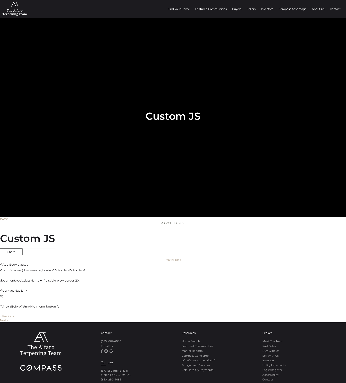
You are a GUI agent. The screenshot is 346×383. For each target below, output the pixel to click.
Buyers (236, 9)
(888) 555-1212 (318, 271)
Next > (4, 320)
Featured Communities (211, 9)
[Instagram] (106, 351)
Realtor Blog (173, 259)
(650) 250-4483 (111, 379)
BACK (4, 219)
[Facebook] (102, 351)
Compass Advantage (292, 9)
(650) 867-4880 (111, 341)
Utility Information (274, 365)
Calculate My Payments (197, 370)
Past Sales (269, 346)
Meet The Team (272, 341)
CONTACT (293, 271)
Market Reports (192, 350)
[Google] (111, 351)
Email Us (107, 346)
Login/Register (272, 370)
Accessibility (270, 374)
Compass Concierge (195, 355)
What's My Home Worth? (199, 360)
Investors (267, 9)
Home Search (191, 341)
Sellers (251, 9)
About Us (318, 9)
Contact (335, 9)
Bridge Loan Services (196, 365)
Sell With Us (270, 355)
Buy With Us (270, 350)
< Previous (7, 316)
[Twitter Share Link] (11, 261)
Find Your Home (179, 9)
